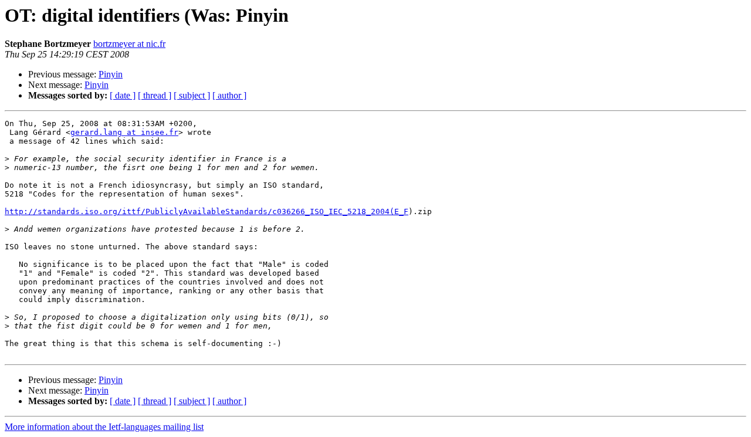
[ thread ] (154, 95)
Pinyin (111, 74)
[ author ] (229, 95)
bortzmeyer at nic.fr (129, 44)
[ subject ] (192, 95)
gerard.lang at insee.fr (124, 132)
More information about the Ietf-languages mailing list (104, 427)
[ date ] (123, 95)
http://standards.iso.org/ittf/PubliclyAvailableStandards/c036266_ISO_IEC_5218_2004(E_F (206, 211)
